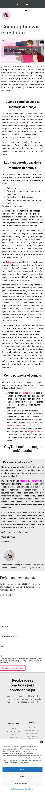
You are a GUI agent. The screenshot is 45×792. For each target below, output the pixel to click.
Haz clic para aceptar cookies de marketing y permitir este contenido (22, 50)
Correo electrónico (10, 636)
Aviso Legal (29, 789)
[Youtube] (27, 4)
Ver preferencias (22, 783)
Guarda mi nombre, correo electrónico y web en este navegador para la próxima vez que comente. (21, 661)
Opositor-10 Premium (29, 481)
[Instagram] (22, 4)
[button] (41, 742)
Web (2, 646)
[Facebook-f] (18, 4)
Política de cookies (17, 789)
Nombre (4, 626)
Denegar (22, 776)
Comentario (6, 595)
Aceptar (22, 769)
